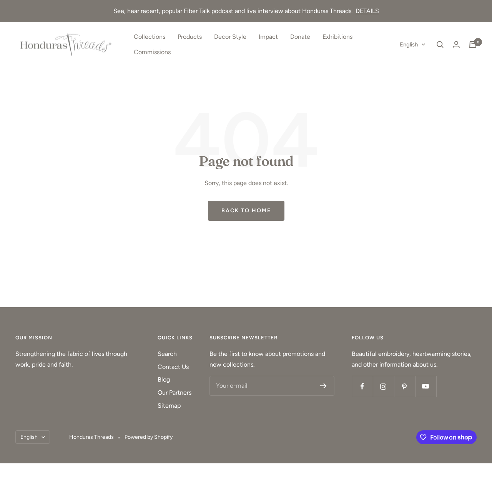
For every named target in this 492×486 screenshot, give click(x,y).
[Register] (323, 385)
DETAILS (367, 11)
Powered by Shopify (149, 437)
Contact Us (173, 366)
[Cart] (473, 44)
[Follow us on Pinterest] (404, 386)
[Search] (440, 44)
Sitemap (169, 405)
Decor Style (230, 36)
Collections (149, 36)
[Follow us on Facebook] (362, 386)
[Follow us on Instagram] (383, 386)
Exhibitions (337, 36)
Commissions (152, 52)
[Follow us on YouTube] (425, 386)
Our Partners (174, 392)
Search (167, 353)
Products (190, 36)
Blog (164, 379)
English (409, 44)
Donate (300, 36)
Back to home (246, 210)
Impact (268, 36)
